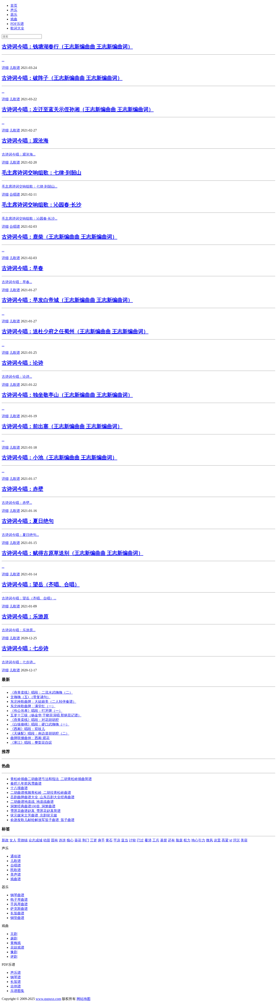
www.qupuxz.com (48, 999)
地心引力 (198, 840)
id (230, 840)
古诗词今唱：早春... (17, 282)
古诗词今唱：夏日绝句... (20, 535)
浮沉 (236, 840)
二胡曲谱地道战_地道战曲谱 (32, 801)
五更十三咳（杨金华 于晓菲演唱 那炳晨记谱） (45, 715)
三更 (93, 840)
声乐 (13, 10)
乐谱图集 (17, 991)
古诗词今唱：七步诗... (18, 662)
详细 (5, 68)
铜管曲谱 (17, 918)
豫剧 (13, 952)
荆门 (85, 840)
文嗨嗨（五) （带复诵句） (30, 697)
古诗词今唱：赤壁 (22, 489)
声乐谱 (15, 972)
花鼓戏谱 (17, 947)
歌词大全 (17, 28)
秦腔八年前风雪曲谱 (26, 783)
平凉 (116, 840)
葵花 (77, 840)
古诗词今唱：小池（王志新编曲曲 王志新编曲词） (59, 457)
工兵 (155, 840)
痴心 (70, 840)
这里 (217, 840)
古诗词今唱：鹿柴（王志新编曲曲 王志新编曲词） (59, 237)
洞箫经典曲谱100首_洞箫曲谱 (32, 806)
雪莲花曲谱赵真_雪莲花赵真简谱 (35, 811)
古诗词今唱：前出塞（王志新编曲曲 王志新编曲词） (62, 426)
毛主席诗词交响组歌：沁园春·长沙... (29, 218)
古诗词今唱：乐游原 (25, 616)
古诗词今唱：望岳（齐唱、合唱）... (29, 598)
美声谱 (15, 874)
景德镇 (22, 840)
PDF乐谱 (17, 24)
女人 (13, 840)
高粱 (225, 840)
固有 (54, 840)
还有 (171, 840)
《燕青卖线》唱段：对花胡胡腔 (34, 720)
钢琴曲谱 (17, 895)
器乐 (13, 14)
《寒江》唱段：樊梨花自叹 (31, 742)
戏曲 (13, 19)
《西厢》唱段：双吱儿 (27, 729)
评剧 (13, 956)
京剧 (13, 934)
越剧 (13, 938)
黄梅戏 (15, 943)
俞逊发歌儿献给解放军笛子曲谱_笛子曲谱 (42, 820)
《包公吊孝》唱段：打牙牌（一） (36, 710)
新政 (5, 840)
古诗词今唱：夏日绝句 (28, 521)
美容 (244, 840)
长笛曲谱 (17, 913)
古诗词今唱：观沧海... (18, 154)
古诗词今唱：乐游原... (18, 630)
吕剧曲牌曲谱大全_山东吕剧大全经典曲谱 (42, 797)
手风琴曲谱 (19, 904)
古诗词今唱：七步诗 (25, 648)
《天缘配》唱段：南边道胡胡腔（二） (39, 733)
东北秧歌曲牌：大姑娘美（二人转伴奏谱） (43, 701)
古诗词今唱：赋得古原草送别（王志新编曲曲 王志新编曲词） (72, 553)
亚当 (124, 840)
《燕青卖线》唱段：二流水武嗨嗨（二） (41, 692)
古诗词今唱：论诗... (17, 376)
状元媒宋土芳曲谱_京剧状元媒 (33, 815)
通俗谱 (15, 856)
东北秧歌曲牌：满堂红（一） (32, 706)
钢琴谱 (15, 977)
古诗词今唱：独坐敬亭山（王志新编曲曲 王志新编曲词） (67, 395)
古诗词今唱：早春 (22, 268)
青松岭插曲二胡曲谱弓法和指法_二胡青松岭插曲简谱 (51, 779)
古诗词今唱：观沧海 (25, 140)
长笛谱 (15, 982)
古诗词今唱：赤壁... (17, 503)
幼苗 (46, 840)
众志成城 (35, 840)
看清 (148, 840)
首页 (13, 5)
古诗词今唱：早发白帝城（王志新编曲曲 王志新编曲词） (67, 300)
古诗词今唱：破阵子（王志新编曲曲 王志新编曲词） (62, 78)
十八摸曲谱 (19, 788)
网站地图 (83, 999)
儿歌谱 (15, 68)
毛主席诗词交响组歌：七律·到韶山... (29, 186)
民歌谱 (15, 870)
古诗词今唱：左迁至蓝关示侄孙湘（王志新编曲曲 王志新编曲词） (78, 109)
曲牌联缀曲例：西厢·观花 (30, 738)
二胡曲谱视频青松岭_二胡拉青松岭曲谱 (40, 792)
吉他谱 (15, 986)
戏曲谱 (15, 879)
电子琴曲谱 (19, 899)
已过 (140, 840)
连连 (62, 840)
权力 (187, 840)
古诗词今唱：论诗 (22, 363)
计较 (132, 840)
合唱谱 (15, 194)
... (3, 60)
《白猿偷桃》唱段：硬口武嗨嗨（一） (39, 724)
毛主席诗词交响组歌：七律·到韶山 (41, 172)
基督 (163, 840)
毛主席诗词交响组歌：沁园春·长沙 (41, 205)
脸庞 (179, 840)
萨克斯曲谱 (19, 908)
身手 (101, 840)
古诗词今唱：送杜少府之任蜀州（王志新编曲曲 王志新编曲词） (75, 331)
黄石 (109, 840)
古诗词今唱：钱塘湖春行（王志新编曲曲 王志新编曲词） (67, 46)
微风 (209, 840)
